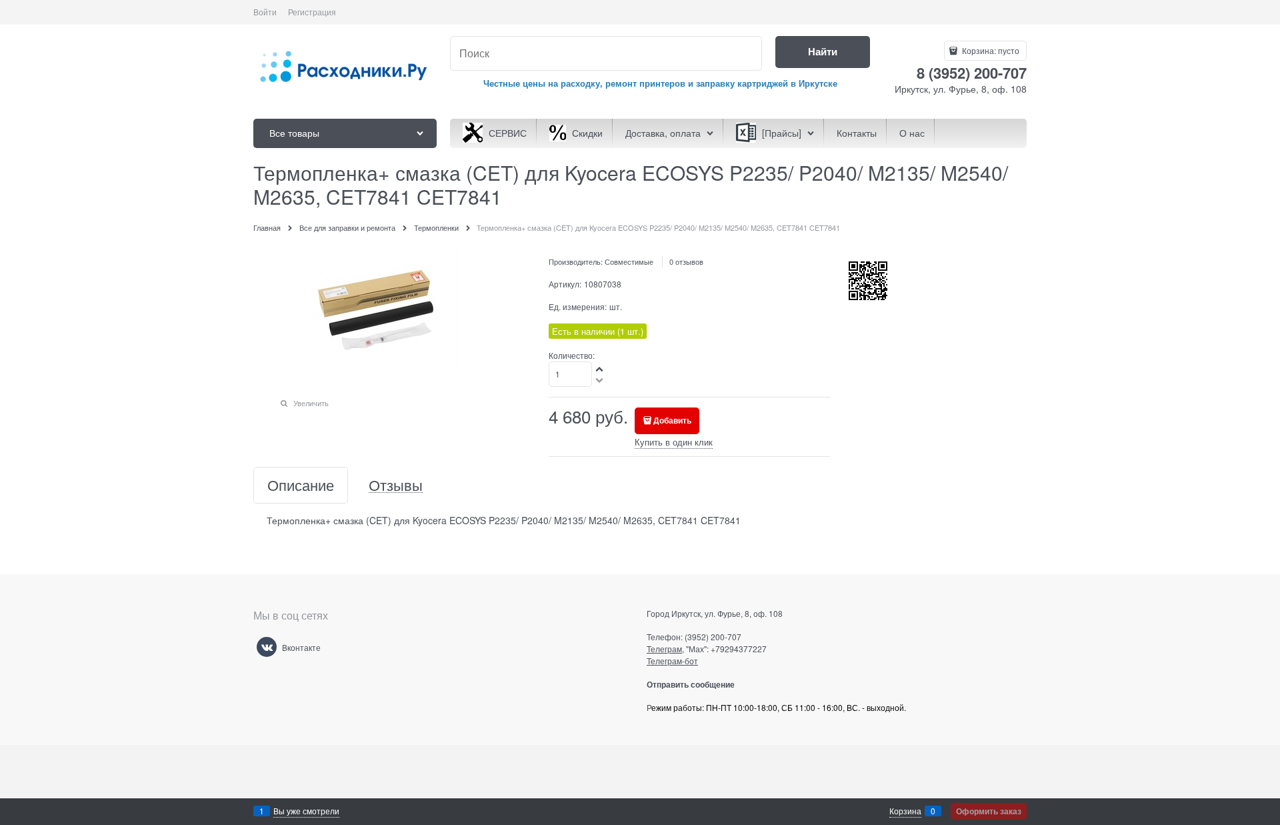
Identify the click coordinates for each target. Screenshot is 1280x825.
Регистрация (312, 11)
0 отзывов (686, 261)
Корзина (905, 810)
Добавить (672, 420)
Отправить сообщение (696, 684)
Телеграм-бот (672, 660)
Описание (300, 485)
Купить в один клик (674, 442)
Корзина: (989, 50)
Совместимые (629, 261)
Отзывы (396, 485)
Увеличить (311, 402)
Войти (265, 11)
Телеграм (664, 648)
